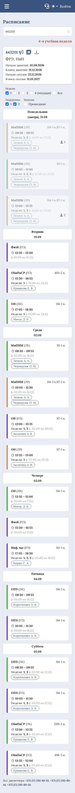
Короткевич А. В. (25, 605)
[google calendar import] (28, 52)
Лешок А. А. (21, 143)
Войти (65, 6)
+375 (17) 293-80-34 (19, 785)
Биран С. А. (21, 563)
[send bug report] (46, 6)
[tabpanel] (37, 444)
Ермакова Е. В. (23, 288)
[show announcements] (21, 52)
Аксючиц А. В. (23, 434)
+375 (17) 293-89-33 (37, 780)
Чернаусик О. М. (24, 148)
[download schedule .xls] (36, 52)
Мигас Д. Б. (21, 319)
